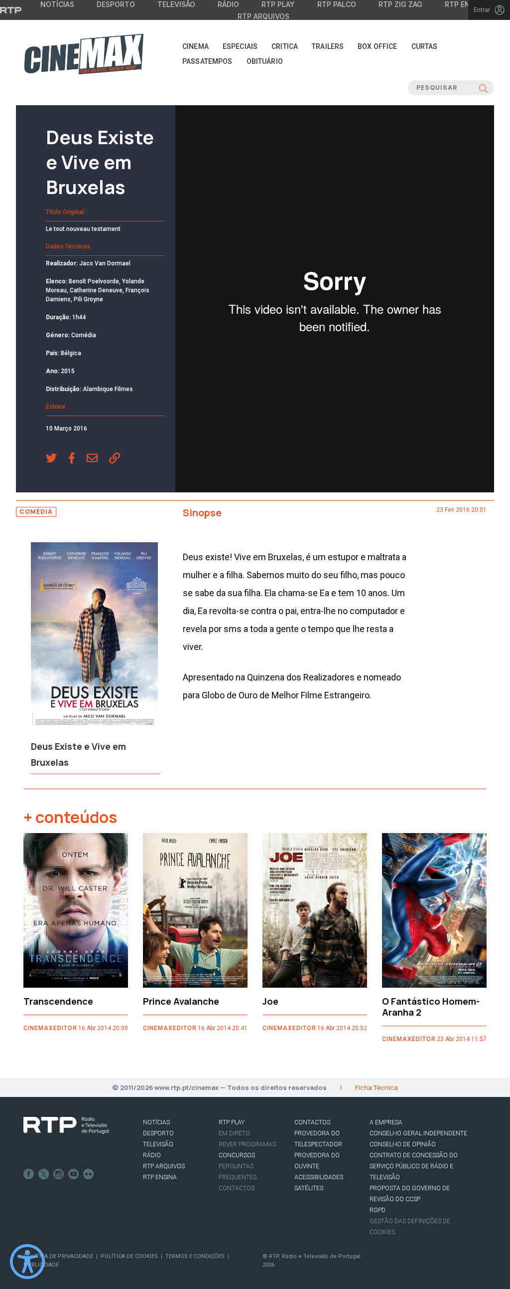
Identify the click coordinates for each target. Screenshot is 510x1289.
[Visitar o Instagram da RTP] (58, 1174)
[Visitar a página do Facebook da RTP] (28, 1174)
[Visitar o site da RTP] (11, 10)
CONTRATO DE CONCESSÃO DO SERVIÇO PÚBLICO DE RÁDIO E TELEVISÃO (414, 1166)
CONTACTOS (312, 1122)
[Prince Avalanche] (195, 910)
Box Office (377, 46)
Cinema (195, 46)
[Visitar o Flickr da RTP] (88, 1174)
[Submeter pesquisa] (483, 87)
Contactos (237, 1188)
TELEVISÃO (158, 1144)
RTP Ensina (160, 1177)
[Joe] (314, 910)
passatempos (207, 61)
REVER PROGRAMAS (247, 1144)
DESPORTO (158, 1133)
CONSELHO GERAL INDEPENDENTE (418, 1133)
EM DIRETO (234, 1133)
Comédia (36, 511)
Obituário (265, 61)
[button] (57, 458)
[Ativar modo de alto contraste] (27, 1261)
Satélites (308, 1188)
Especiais (240, 46)
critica (284, 46)
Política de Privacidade (58, 1256)
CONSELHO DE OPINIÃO (403, 1144)
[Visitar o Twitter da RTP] (43, 1174)
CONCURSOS (237, 1155)
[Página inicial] (83, 53)
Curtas (424, 46)
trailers (328, 46)
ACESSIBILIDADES (318, 1177)
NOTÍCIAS (156, 1122)
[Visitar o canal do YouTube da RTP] (73, 1174)
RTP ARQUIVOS (164, 1166)
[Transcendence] (75, 910)
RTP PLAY (232, 1122)
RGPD (377, 1210)
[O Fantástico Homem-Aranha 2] (434, 910)
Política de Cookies (129, 1256)
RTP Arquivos (263, 16)
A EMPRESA (386, 1122)
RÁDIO (152, 1155)
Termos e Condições (195, 1256)
